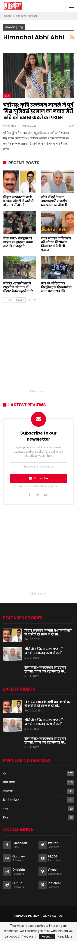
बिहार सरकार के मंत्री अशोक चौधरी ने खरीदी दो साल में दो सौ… (48, 632)
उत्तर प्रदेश (9, 782)
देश (4, 773)
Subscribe (41, 478)
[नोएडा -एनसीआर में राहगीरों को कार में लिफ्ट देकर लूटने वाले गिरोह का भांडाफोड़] (19, 267)
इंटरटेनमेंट (8, 791)
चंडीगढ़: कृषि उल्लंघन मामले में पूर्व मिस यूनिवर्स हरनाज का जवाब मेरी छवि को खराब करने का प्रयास (38, 111)
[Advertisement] (38, 350)
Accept (47, 936)
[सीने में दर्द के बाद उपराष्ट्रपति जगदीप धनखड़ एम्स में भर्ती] (57, 181)
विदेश (5, 817)
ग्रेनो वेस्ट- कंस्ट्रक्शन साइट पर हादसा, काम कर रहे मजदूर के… (45, 669)
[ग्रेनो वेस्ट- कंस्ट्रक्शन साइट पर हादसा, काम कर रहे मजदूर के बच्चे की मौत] (19, 222)
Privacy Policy (26, 916)
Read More (65, 936)
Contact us (53, 916)
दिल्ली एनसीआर (11, 799)
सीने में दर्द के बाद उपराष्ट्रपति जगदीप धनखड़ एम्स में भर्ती (44, 651)
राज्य (7, 96)
